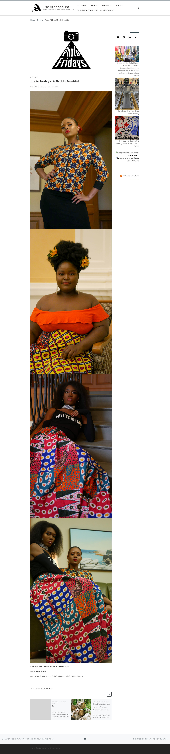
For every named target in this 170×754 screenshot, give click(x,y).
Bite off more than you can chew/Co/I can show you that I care (101, 707)
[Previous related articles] (104, 694)
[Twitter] (136, 37)
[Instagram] (124, 37)
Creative (40, 20)
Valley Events (130, 176)
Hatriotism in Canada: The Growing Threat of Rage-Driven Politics (127, 143)
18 (53, 706)
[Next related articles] (109, 694)
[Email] (130, 37)
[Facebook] (118, 37)
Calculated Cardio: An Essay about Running (128, 112)
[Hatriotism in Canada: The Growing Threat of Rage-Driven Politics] (127, 128)
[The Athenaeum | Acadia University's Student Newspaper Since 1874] (37, 7)
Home (32, 20)
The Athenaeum (41, 748)
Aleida (36, 86)
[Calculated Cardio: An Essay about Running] (127, 94)
